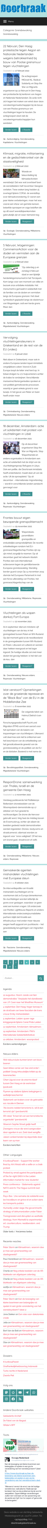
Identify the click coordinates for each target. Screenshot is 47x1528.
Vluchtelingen (20, 142)
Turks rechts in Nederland (15, 1371)
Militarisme (35, 231)
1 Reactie (26, 130)
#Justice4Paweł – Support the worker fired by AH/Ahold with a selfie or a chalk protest (22, 1164)
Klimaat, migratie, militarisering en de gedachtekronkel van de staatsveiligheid (23, 157)
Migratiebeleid (9, 326)
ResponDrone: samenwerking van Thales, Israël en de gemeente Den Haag (22, 786)
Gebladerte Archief (12, 1416)
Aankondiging (13, 139)
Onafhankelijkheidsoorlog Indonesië (20, 1366)
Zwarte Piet (8, 1375)
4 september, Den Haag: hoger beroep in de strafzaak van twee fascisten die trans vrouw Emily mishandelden (22, 1010)
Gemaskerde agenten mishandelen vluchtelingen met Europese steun (20, 874)
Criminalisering (13, 411)
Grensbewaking (27, 139)
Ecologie (11, 231)
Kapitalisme (8, 142)
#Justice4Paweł (11, 1362)
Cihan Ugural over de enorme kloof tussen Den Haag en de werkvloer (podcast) (20, 1083)
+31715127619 (20, 1519)
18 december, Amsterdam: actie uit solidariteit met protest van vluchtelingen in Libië (23, 430)
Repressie (7, 507)
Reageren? (27, 221)
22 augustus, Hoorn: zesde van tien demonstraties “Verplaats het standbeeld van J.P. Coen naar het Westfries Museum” (23, 999)
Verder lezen (11, 130)
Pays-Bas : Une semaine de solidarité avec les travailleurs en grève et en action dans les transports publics (23, 1200)
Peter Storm (9, 1247)
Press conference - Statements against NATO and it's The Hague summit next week (21, 1188)
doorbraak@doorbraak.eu (23, 1523)
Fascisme (11, 947)
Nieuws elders (23, 415)
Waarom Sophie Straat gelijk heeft (19, 1124)
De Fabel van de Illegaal (14, 1420)
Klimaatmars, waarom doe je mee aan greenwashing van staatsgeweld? (23, 1251)
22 (10, 966)
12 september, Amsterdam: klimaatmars (22, 1027)
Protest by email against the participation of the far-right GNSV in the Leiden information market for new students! (22, 1176)
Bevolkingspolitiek (15, 767)
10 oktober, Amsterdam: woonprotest (21, 1039)
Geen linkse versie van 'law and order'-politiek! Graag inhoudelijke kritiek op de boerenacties (22, 1071)
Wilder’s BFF (9, 1425)
